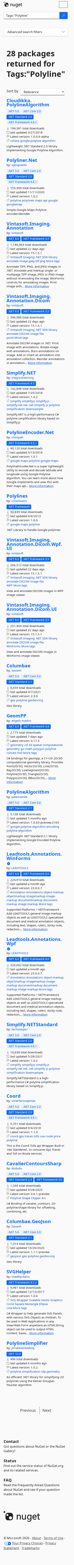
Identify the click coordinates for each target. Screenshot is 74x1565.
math (28, 749)
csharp (14, 141)
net (25, 405)
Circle (10, 1304)
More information (37, 286)
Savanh (16, 670)
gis (22, 749)
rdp (43, 1371)
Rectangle (31, 1304)
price (57, 1136)
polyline (35, 141)
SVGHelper (19, 1271)
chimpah (17, 437)
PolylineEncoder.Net (30, 432)
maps (38, 200)
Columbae (18, 665)
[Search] (63, 15)
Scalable (34, 1300)
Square (19, 1304)
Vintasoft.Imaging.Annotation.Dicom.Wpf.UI (34, 544)
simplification (16, 409)
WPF (10, 585)
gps (21, 1136)
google (25, 141)
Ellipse (43, 1304)
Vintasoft (16, 257)
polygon (38, 749)
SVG (13, 1300)
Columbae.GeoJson (29, 1221)
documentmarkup (30, 900)
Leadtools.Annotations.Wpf (34, 941)
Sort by (12, 91)
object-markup (54, 892)
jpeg (32, 261)
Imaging (29, 257)
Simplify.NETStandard (32, 1024)
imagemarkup (35, 896)
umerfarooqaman (23, 1101)
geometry (16, 745)
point (10, 338)
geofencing (35, 700)
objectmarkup (16, 896)
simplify (15, 401)
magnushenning (22, 377)
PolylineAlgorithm (28, 792)
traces (29, 1136)
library (53, 257)
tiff (37, 261)
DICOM (24, 334)
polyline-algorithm (19, 830)
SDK (45, 257)
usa (42, 1136)
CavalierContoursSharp (34, 1163)
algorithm (48, 141)
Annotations (34, 892)
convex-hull (14, 753)
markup (32, 904)
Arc (43, 1198)
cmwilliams (19, 501)
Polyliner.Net (22, 160)
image (23, 261)
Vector (45, 1300)
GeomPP (16, 715)
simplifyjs (28, 401)
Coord (14, 1096)
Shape (26, 1198)
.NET (38, 257)
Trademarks (31, 1548)
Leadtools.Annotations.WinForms (34, 856)
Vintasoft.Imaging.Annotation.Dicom (29, 298)
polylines (28, 200)
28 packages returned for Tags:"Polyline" (36, 63)
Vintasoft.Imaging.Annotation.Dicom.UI (32, 607)
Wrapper (22, 1300)
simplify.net (14, 405)
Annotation (17, 892)
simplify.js (42, 401)
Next (46, 1410)
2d (26, 745)
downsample (34, 409)
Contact (11, 1441)
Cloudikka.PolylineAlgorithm (28, 102)
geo (12, 700)
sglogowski (19, 165)
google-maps (49, 461)
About (36, 1538)
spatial (37, 745)
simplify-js (41, 405)
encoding (52, 826)
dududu (16, 1168)
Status (10, 1460)
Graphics (57, 1300)
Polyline (15, 1198)
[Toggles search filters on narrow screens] (63, 32)
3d (30, 745)
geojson (15, 1256)
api (45, 200)
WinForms (14, 646)
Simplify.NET (21, 373)
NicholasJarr (19, 1029)
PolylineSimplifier (27, 1343)
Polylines (17, 496)
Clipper (36, 1198)
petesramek (19, 797)
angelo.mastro (21, 721)
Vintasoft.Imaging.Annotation (29, 226)
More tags (53, 261)
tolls (36, 1136)
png (42, 261)
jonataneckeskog (22, 1348)
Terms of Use (53, 1538)
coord (14, 1136)
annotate (13, 261)
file (41, 334)
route (49, 1136)
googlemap (14, 204)
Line (9, 1308)
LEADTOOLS (19, 868)
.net (30, 405)
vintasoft (17, 233)
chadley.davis (20, 1276)
